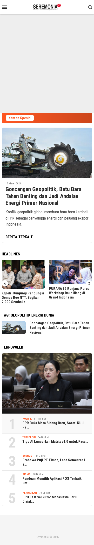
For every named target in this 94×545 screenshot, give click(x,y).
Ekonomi (27, 455)
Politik (27, 418)
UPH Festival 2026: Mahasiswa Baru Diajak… (49, 499)
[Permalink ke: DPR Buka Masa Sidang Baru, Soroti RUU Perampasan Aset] (47, 383)
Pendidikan (29, 492)
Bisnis (26, 474)
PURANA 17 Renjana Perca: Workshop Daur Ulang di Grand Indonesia (69, 292)
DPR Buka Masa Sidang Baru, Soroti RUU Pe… (53, 425)
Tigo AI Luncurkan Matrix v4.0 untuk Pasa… (55, 441)
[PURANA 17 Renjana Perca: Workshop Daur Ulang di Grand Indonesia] (71, 272)
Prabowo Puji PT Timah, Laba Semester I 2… (53, 462)
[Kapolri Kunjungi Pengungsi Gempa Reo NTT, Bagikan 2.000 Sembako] (23, 274)
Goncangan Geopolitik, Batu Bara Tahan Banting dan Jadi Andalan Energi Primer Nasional (43, 196)
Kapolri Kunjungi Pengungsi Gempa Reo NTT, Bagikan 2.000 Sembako (23, 297)
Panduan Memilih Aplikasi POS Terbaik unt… (51, 480)
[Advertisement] (47, 63)
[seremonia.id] (47, 6)
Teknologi (29, 437)
